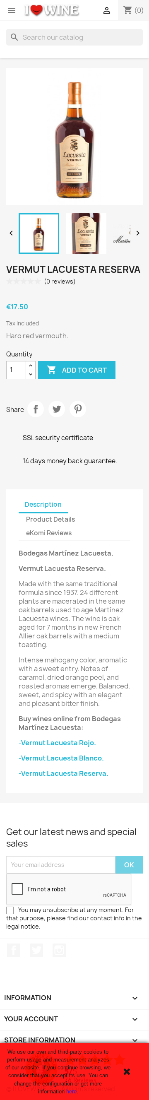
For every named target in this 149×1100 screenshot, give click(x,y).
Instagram (59, 950)
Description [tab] (43, 504)
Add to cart (77, 370)
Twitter (36, 950)
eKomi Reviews (49, 533)
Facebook (13, 950)
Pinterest (78, 409)
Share (35, 409)
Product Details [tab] (50, 519)
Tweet (56, 409)
